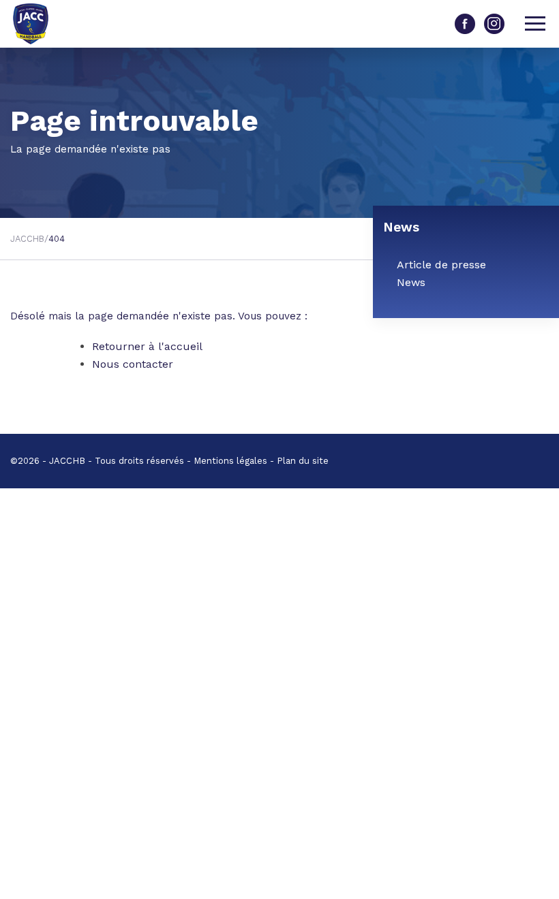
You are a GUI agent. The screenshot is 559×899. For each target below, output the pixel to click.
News (411, 282)
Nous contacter (132, 364)
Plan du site (303, 461)
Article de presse (441, 264)
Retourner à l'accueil (147, 346)
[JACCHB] (41, 24)
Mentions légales (230, 461)
